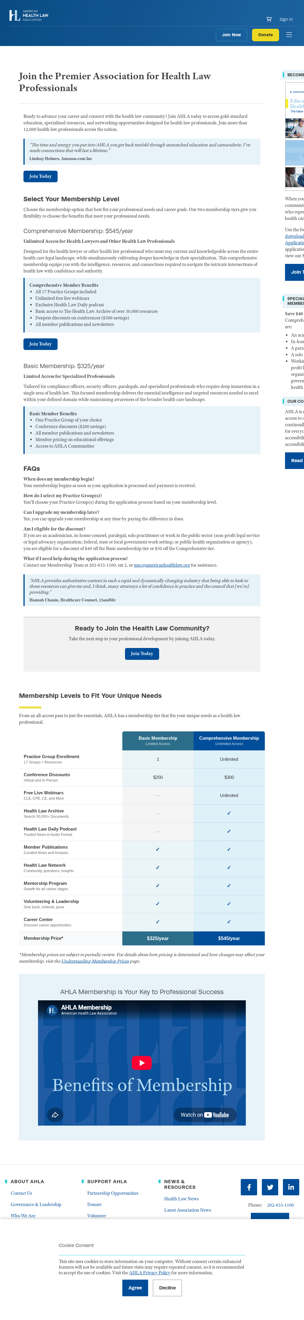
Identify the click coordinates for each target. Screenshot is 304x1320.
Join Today (40, 176)
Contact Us (21, 1193)
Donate (265, 34)
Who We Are (23, 1216)
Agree (135, 1288)
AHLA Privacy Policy (149, 1273)
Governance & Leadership (36, 1205)
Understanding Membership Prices (95, 961)
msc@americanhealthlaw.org (162, 565)
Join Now (231, 34)
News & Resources (180, 1184)
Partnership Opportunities (112, 1193)
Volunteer (96, 1216)
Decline (167, 1288)
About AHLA (27, 1181)
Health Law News (181, 1199)
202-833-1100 (280, 1205)
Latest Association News (187, 1210)
